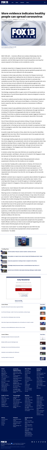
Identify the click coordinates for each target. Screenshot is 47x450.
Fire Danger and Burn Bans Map (29, 407)
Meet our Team (4, 375)
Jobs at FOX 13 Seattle (5, 381)
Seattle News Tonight (17, 371)
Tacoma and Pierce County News (16, 376)
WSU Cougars (39, 406)
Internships (3, 382)
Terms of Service (24, 296)
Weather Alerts (27, 401)
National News (27, 373)
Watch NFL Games (28, 420)
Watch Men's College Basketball (29, 430)
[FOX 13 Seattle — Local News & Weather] (5, 2)
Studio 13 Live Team (5, 398)
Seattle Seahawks (40, 397)
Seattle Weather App (28, 399)
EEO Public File (4, 389)
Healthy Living (27, 384)
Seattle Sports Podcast (17, 421)
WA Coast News (16, 385)
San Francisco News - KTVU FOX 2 (17, 387)
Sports (38, 395)
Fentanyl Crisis (15, 405)
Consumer (27, 381)
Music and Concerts (28, 380)
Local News (27, 370)
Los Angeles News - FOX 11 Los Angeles (17, 390)
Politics (26, 374)
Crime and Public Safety (17, 402)
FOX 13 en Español (28, 388)
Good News (27, 387)
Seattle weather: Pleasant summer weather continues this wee (22, 251)
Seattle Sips (3, 402)
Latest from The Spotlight (16, 398)
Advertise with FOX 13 (5, 385)
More (27, 2)
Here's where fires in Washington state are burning (10, 317)
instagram (34, 442)
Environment (27, 385)
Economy (3, 423)
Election (26, 375)
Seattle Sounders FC (40, 399)
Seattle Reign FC (40, 404)
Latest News (4, 304)
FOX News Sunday (28, 389)
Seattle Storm (39, 401)
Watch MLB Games (28, 424)
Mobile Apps (3, 371)
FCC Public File (4, 388)
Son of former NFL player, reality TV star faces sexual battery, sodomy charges (15, 312)
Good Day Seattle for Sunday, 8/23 (7, 357)
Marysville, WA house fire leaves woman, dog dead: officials (12, 306)
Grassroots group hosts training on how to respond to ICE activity (22, 260)
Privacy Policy (24, 295)
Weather (27, 395)
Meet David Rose (16, 400)
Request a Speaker (4, 383)
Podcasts (15, 417)
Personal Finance (4, 419)
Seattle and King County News (17, 374)
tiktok (39, 442)
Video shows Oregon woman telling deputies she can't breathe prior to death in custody (17, 322)
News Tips (3, 370)
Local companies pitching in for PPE (8, 47)
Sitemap (26, 391)
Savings (2, 424)
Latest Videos (4, 334)
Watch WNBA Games (29, 434)
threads (41, 442)
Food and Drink (28, 378)
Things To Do (39, 378)
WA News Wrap (28, 371)
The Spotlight (16, 395)
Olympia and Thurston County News (17, 381)
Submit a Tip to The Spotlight (16, 407)
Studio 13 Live (5, 395)
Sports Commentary (40, 410)
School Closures (40, 382)
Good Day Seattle (39, 369)
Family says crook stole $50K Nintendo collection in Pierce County (13, 327)
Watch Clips (3, 397)
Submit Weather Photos (41, 381)
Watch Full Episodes (17, 399)
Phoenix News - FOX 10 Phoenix (17, 392)
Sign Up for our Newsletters (4, 374)
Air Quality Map (28, 404)
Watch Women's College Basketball (28, 433)
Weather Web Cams (28, 397)
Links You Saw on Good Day (41, 386)
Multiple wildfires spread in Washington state (9, 342)
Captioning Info (4, 386)
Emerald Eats (3, 401)
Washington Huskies (40, 405)
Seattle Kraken (39, 402)
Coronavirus (10, 19)
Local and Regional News (17, 369)
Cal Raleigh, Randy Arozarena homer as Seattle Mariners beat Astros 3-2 (23, 265)
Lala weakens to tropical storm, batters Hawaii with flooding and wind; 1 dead (25, 256)
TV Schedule (3, 378)
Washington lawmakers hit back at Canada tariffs (10, 336)
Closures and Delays (28, 402)
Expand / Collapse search (45, 2)
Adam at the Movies (40, 377)
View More (42, 304)
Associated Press (4, 19)
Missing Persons (16, 403)
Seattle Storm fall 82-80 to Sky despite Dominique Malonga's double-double (24, 270)
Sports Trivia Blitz (40, 411)
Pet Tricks (38, 375)
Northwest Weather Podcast (16, 424)
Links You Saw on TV (5, 377)
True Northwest (40, 380)
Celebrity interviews (5, 406)
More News (28, 368)
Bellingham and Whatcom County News (17, 383)
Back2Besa (39, 388)
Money (3, 417)
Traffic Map (27, 398)
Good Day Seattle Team (41, 373)
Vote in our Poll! (18, 300)
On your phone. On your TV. (21, 236)
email (45, 442)
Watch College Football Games (29, 423)
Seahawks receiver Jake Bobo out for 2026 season (10, 352)
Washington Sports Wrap (40, 409)
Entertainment (27, 377)
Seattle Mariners (40, 398)
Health (26, 382)
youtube (32, 442)
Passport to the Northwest (4, 404)
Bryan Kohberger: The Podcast (17, 426)
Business (3, 422)
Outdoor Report (40, 384)
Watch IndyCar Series (29, 428)
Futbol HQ (38, 413)
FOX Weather (27, 410)
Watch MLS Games (28, 435)
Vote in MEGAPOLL (40, 374)
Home (2, 368)
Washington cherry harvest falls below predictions (10, 347)
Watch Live (39, 371)
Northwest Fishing (40, 414)
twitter (43, 442)
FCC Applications (4, 390)
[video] (43, 338)
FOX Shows (3, 379)
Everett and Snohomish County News (17, 378)
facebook (36, 442)
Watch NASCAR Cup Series (28, 426)
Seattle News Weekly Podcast (17, 420)
